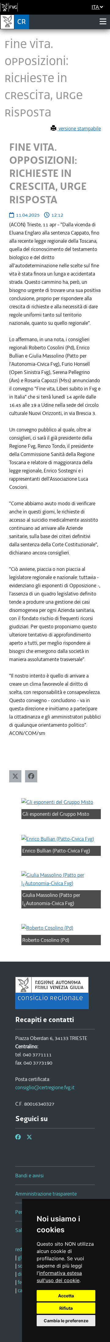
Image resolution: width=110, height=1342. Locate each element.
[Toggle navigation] (103, 22)
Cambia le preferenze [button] (66, 1320)
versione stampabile (79, 128)
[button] (15, 776)
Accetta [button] (66, 1295)
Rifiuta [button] (66, 1308)
